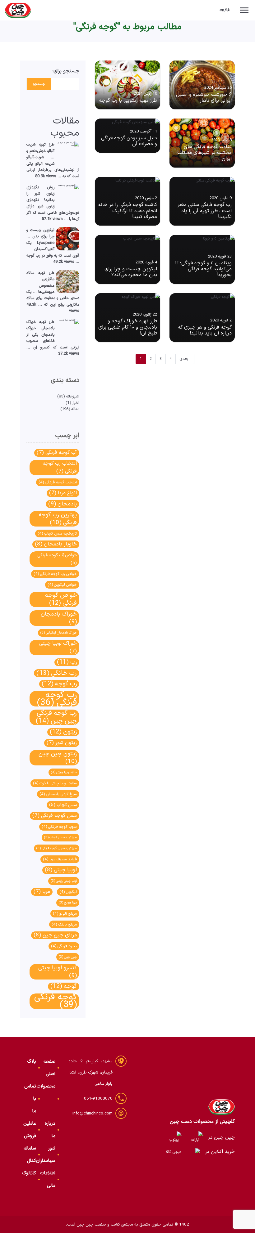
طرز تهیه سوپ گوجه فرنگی (56, 848)
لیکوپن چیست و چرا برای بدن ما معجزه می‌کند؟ (130, 272)
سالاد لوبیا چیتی (64, 772)
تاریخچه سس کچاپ (57, 533)
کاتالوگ (29, 1173)
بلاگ (31, 1061)
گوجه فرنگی (55, 1001)
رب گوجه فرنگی (57, 698)
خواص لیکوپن (62, 585)
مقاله (75, 409)
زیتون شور (62, 743)
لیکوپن (68, 892)
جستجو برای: (66, 71)
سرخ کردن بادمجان (58, 794)
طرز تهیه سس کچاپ (60, 837)
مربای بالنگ (64, 924)
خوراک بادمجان (59, 618)
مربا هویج (68, 902)
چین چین (68, 956)
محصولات (46, 1086)
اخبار (75, 403)
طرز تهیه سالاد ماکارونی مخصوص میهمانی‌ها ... (40, 282)
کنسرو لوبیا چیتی (57, 972)
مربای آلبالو (65, 914)
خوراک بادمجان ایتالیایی (58, 632)
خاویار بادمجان (56, 544)
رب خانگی (56, 673)
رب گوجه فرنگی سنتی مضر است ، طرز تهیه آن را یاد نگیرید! (205, 210)
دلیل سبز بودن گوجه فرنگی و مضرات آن (129, 141)
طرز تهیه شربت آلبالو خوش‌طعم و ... (40, 150)
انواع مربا (63, 493)
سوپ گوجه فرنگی (59, 827)
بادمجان (62, 504)
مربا (42, 891)
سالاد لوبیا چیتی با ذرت (55, 783)
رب (67, 662)
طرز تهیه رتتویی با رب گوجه (128, 100)
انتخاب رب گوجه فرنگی (60, 467)
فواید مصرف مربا (60, 859)
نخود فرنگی (64, 946)
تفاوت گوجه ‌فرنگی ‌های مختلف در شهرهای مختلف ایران (204, 152)
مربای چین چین (55, 935)
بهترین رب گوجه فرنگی (58, 519)
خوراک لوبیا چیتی (58, 647)
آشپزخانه (72, 396)
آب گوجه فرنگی (57, 452)
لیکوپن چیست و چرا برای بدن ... (40, 233)
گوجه (63, 986)
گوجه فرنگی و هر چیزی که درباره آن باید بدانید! (205, 330)
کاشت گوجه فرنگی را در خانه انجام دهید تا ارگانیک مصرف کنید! (127, 210)
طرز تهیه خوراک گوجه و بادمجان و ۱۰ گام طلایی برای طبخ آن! (127, 327)
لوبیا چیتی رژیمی (64, 880)
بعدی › (184, 359)
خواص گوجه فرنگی (61, 599)
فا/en (225, 10)
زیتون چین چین (58, 757)
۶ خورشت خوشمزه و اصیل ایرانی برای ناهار (204, 97)
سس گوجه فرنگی (54, 815)
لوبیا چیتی (61, 870)
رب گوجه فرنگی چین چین (56, 717)
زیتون (63, 732)
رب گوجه (59, 684)
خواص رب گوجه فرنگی (55, 574)
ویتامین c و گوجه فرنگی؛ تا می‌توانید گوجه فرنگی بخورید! (203, 269)
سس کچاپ (63, 805)
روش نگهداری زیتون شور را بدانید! (40, 193)
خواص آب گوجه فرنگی (57, 559)
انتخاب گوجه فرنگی (58, 482)
